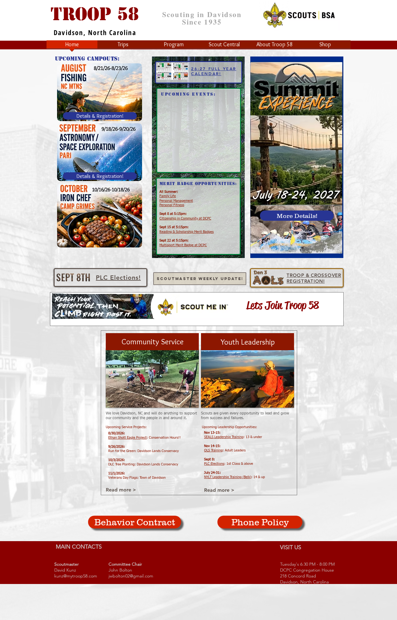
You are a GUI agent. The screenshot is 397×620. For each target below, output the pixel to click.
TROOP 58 (95, 14)
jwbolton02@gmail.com (131, 576)
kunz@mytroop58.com (75, 576)
